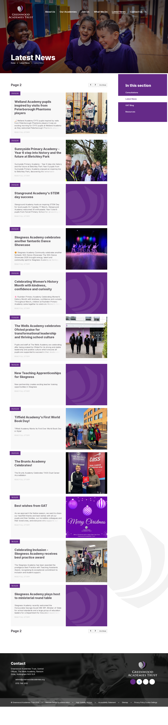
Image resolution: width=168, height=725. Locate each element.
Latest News (25, 63)
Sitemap (125, 702)
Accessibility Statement (107, 702)
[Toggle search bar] (161, 11)
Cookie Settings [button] (151, 702)
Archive (102, 85)
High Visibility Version (84, 702)
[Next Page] (95, 85)
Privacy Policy (139, 702)
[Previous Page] (90, 85)
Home (13, 63)
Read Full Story (22, 132)
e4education (65, 702)
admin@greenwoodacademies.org (30, 679)
